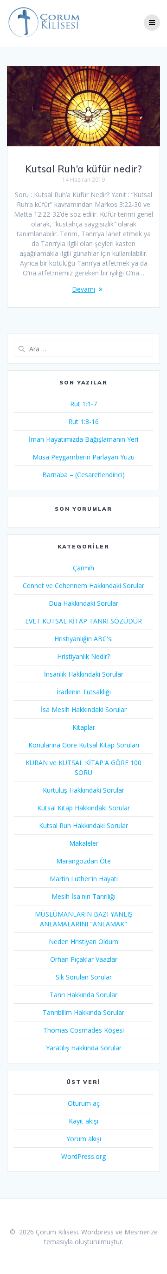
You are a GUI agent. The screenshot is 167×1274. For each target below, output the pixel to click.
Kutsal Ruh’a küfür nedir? (83, 169)
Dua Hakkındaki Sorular (83, 603)
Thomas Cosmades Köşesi (83, 1030)
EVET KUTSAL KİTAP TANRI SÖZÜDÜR (83, 620)
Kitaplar (83, 727)
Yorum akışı (83, 1138)
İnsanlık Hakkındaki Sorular (83, 674)
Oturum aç (84, 1103)
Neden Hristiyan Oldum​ (83, 941)
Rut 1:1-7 (83, 403)
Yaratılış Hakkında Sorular (84, 1047)
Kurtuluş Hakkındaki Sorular (83, 790)
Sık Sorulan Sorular (84, 977)
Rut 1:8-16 (83, 421)
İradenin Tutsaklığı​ (84, 691)
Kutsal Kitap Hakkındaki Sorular (83, 807)
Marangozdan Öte (83, 860)
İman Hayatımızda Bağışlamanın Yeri (83, 439)
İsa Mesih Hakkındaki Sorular (84, 709)
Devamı (83, 289)
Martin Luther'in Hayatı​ (84, 878)
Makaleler (83, 843)
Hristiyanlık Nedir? (83, 656)
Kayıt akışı (83, 1120)
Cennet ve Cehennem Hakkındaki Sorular (83, 585)
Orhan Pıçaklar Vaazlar (83, 959)
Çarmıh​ (83, 567)
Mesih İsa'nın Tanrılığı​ (83, 896)
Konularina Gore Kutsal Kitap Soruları (83, 744)
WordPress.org (83, 1156)
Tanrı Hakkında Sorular (83, 994)
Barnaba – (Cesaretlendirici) (83, 474)
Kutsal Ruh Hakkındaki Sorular (83, 825)
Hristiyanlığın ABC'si (83, 638)
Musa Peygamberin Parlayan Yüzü (83, 456)
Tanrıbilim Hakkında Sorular (83, 1012)
